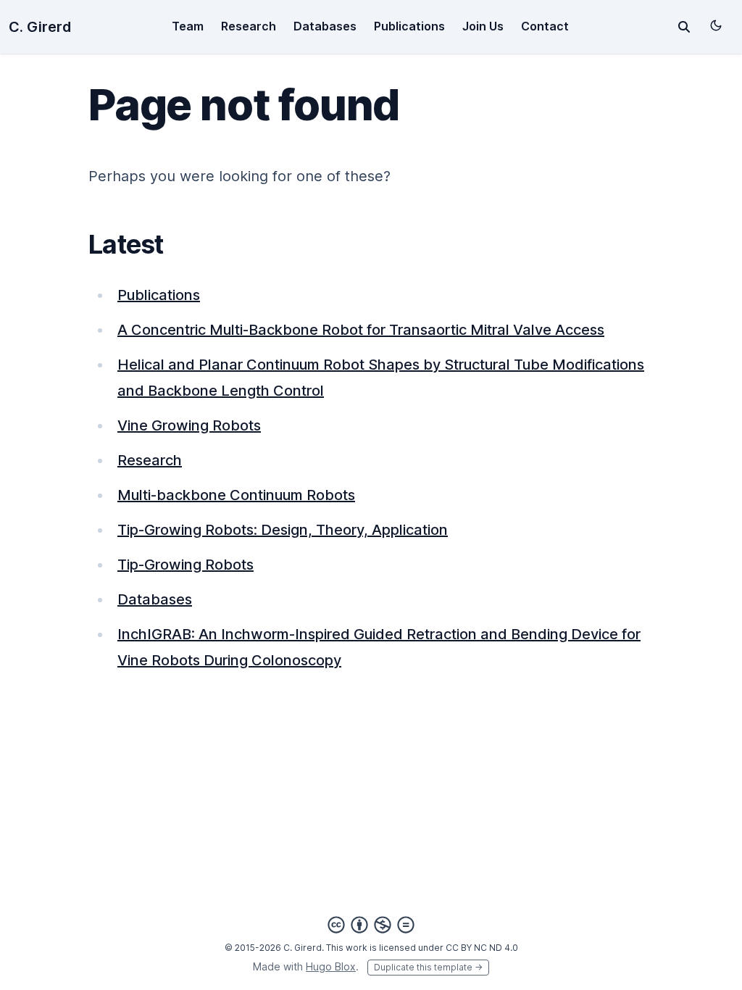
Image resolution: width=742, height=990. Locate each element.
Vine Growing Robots (189, 425)
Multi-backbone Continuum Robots (236, 495)
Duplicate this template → (428, 967)
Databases (325, 26)
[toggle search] (684, 27)
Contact (545, 26)
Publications (409, 26)
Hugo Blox (331, 966)
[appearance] (716, 25)
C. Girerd (40, 27)
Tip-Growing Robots (185, 564)
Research (248, 26)
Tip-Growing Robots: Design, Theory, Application (282, 529)
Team (188, 26)
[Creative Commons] (371, 924)
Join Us (483, 26)
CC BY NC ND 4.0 (482, 947)
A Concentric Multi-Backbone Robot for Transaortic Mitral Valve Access (360, 329)
